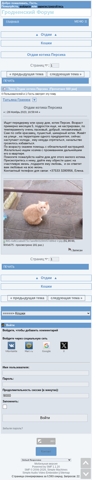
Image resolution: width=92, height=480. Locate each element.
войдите (25, 6)
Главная (12, 22)
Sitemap (65, 472)
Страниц (37, 65)
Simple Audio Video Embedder (40, 472)
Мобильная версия (46, 463)
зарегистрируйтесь (51, 6)
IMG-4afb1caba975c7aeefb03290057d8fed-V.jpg (34, 240)
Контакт (46, 451)
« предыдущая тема (26, 74)
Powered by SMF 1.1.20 (46, 466)
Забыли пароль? (13, 428)
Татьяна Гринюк (16, 100)
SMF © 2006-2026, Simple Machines (46, 469)
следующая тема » (66, 74)
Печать (9, 80)
